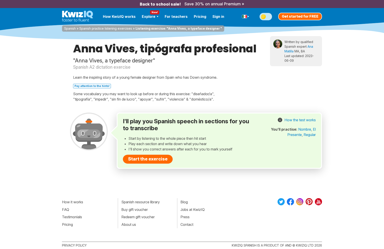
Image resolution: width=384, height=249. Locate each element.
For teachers (176, 16)
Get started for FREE (300, 16)
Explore (148, 16)
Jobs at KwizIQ (192, 209)
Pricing (200, 16)
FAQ (65, 209)
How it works (72, 202)
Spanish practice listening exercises (105, 28)
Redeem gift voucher (138, 217)
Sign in (218, 16)
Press (185, 217)
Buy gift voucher (134, 209)
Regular (310, 134)
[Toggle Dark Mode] (266, 16)
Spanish (70, 28)
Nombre (304, 129)
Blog (184, 202)
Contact (186, 224)
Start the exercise (148, 159)
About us (128, 224)
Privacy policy (74, 245)
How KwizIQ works (119, 16)
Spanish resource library (140, 202)
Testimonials (72, 217)
